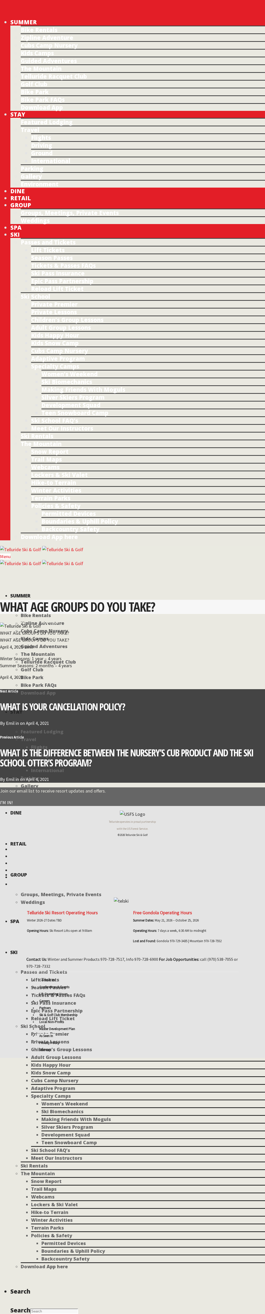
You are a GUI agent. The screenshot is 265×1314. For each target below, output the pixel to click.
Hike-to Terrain (53, 482)
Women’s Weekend (69, 374)
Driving (41, 145)
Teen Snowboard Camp (74, 413)
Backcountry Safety (70, 529)
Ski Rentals (37, 436)
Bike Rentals (39, 30)
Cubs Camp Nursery (49, 45)
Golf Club (34, 84)
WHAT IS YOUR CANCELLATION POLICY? (62, 706)
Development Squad (70, 405)
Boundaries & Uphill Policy (79, 521)
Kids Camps (37, 53)
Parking (32, 168)
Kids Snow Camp (55, 343)
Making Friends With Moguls (83, 389)
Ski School (35, 296)
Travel (30, 130)
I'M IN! (6, 802)
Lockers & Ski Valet (59, 475)
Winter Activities (56, 490)
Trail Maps (46, 459)
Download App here (49, 537)
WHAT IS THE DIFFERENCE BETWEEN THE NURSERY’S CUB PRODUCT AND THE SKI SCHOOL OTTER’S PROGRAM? (126, 757)
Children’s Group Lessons (67, 320)
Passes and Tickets (48, 242)
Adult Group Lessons (61, 327)
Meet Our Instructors (62, 428)
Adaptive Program (58, 358)
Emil (10, 723)
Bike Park (35, 92)
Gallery (31, 176)
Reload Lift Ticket (57, 289)
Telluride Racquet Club (54, 76)
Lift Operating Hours (53, 994)
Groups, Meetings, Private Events (70, 213)
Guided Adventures (49, 61)
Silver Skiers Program (73, 397)
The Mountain (41, 68)
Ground (42, 153)
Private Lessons (54, 312)
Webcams (45, 467)
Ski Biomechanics (66, 382)
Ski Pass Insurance (58, 273)
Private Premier (54, 304)
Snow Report (50, 451)
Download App (42, 107)
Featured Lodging (47, 122)
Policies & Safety (55, 506)
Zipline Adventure (47, 37)
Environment (39, 184)
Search (20, 1310)
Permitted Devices (68, 513)
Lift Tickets (48, 250)
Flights (41, 137)
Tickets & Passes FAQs (63, 265)
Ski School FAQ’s (54, 420)
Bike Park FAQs (43, 99)
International (50, 161)
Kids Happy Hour (55, 335)
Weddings (35, 220)
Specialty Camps (55, 366)
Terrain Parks (50, 498)
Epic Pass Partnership (62, 281)
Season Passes (52, 258)
